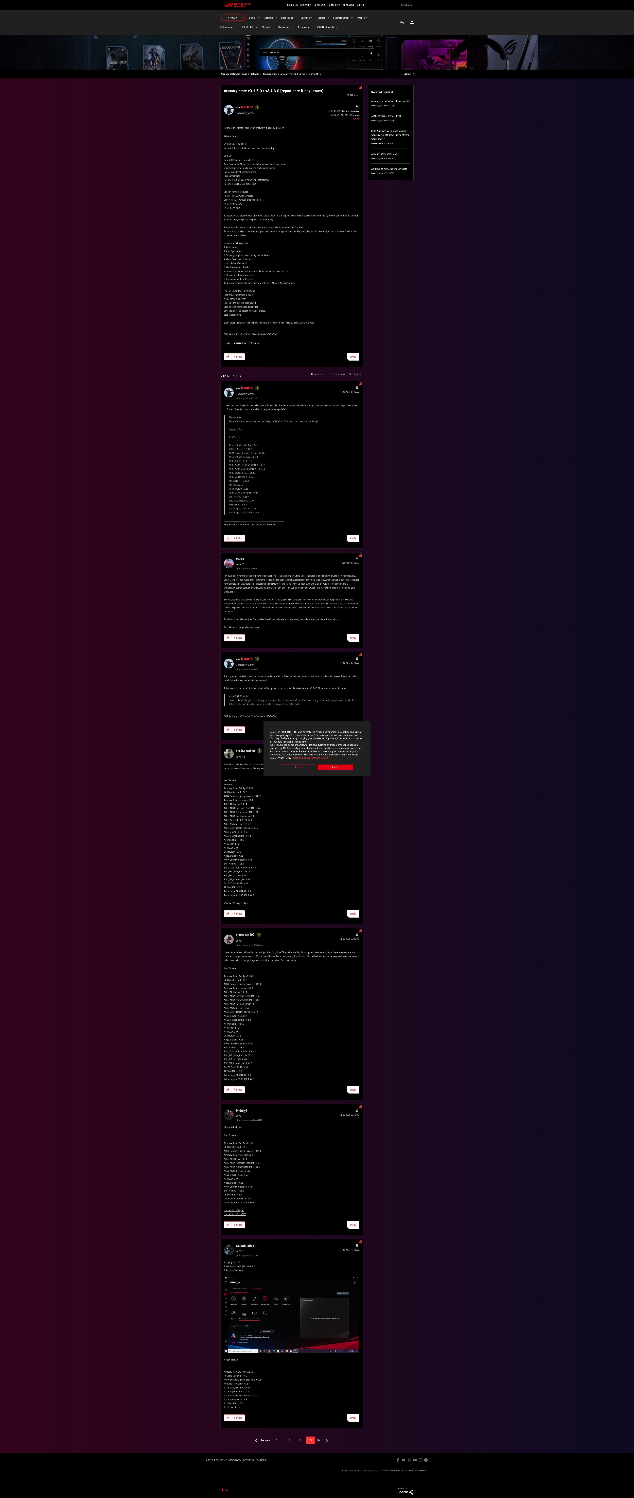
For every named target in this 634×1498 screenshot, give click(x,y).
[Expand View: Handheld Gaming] (352, 18)
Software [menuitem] (268, 18)
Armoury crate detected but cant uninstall (390, 101)
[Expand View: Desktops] (312, 18)
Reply (353, 357)
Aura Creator (378, 143)
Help (402, 22)
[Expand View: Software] (275, 18)
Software (254, 74)
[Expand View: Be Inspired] (242, 18)
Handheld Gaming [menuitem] (341, 18)
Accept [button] (335, 767)
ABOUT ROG (212, 1460)
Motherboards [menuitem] (227, 27)
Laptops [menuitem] (321, 18)
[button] (228, 356)
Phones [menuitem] (361, 18)
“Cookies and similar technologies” (310, 758)
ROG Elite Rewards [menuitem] (325, 27)
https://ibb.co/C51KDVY (235, 1214)
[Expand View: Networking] (311, 27)
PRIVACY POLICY (371, 1470)
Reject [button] (298, 767)
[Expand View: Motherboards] (236, 27)
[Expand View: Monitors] (273, 27)
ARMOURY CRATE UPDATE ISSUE (386, 116)
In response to (248, 398)
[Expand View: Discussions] (295, 18)
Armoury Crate (270, 74)
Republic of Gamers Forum (233, 74)
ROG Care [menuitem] (252, 18)
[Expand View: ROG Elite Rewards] (336, 27)
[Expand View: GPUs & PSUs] (256, 27)
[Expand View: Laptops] (327, 18)
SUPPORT (361, 5)
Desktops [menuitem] (305, 18)
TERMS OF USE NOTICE (352, 1470)
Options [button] (407, 74)
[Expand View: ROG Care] (259, 18)
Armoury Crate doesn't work (384, 154)
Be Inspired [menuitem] (233, 17)
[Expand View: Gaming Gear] (292, 27)
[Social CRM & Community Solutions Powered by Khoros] (405, 1491)
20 (290, 1440)
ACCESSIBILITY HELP (254, 1460)
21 (300, 1440)
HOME (223, 1460)
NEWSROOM (234, 1460)
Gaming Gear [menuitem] (284, 27)
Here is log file (235, 429)
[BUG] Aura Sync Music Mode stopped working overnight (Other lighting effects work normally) (390, 135)
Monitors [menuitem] (266, 27)
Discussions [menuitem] (287, 18)
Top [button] (226, 1490)
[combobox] (317, 52)
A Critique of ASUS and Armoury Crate (389, 169)
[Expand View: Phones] (367, 18)
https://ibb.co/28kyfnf (234, 1210)
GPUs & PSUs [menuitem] (248, 27)
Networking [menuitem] (303, 27)
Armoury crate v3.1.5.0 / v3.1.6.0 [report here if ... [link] (302, 74)
